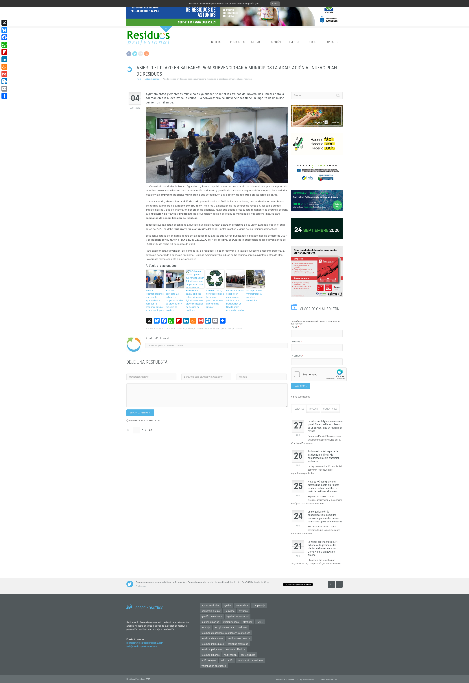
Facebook (128, 53)
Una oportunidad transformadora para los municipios (254, 295)
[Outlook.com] (4, 81)
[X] (4, 22)
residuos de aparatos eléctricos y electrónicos (226, 633)
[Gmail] (4, 74)
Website (170, 345)
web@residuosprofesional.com (141, 646)
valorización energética (214, 666)
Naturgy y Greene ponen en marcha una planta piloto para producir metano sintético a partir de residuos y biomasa (323, 486)
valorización (227, 660)
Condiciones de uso (328, 679)
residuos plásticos (235, 649)
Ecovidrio (229, 611)
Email (295, 327)
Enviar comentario (140, 412)
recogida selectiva (224, 627)
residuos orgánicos (238, 644)
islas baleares (214, 328)
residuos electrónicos (239, 638)
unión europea (209, 660)
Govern (189, 328)
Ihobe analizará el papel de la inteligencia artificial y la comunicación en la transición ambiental (323, 456)
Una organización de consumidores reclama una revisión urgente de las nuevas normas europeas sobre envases (325, 516)
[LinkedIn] (4, 59)
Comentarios (330, 409)
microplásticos (231, 622)
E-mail (180, 345)
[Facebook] (4, 37)
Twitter (134, 53)
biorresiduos (242, 605)
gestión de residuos (212, 616)
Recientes (299, 409)
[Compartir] (4, 96)
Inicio (138, 79)
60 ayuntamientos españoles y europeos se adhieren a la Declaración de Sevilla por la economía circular (235, 300)
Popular (313, 409)
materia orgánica (210, 622)
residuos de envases (213, 638)
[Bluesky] (4, 30)
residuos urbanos (211, 655)
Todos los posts (156, 345)
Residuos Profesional (160, 328)
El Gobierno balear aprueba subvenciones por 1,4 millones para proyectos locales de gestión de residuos (195, 300)
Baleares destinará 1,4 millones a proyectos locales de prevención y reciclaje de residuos (174, 300)
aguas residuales (210, 605)
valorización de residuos (250, 660)
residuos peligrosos (212, 649)
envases (243, 611)
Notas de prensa (152, 79)
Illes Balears (200, 328)
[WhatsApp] (4, 44)
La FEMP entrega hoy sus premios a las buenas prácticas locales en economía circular (215, 298)
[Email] (4, 88)
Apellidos (298, 356)
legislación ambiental (237, 616)
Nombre (297, 341)
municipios (227, 328)
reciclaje (206, 627)
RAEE (260, 622)
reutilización (230, 655)
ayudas (227, 605)
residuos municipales (213, 644)
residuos (237, 328)
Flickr (140, 53)
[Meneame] (4, 66)
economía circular (211, 611)
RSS (146, 53)
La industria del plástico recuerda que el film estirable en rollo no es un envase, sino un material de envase (325, 426)
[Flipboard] (4, 52)
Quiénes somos (307, 679)
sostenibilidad (248, 655)
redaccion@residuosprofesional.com (144, 643)
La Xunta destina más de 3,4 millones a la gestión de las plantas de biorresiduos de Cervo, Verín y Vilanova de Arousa (322, 548)
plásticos (247, 622)
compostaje (259, 605)
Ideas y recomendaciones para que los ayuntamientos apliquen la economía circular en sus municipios (155, 300)
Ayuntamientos (178, 328)
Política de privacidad (285, 679)
